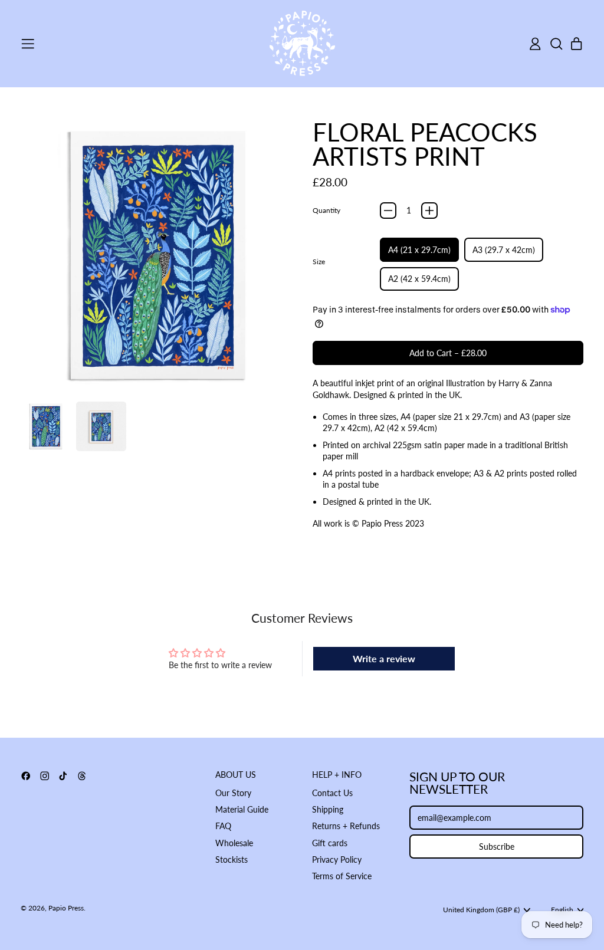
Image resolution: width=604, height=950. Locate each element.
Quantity (326, 210)
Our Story (233, 793)
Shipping (327, 809)
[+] (429, 210)
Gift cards (329, 843)
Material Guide (241, 809)
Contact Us (332, 793)
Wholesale (234, 843)
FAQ (223, 826)
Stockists (231, 859)
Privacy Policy (337, 859)
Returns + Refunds (346, 826)
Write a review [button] (384, 658)
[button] (556, 44)
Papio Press (66, 907)
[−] (388, 210)
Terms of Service (342, 876)
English (562, 909)
